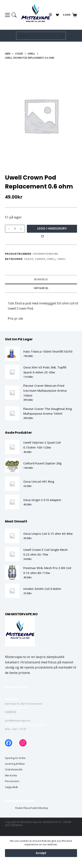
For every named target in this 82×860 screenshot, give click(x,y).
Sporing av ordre (15, 758)
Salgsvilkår (11, 787)
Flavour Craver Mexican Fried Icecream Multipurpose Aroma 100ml (45, 390)
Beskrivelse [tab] (41, 279)
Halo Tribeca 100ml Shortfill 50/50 (47, 351)
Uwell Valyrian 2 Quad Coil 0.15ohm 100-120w (42, 444)
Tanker (40, 259)
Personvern (12, 781)
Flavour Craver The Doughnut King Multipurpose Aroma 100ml (47, 411)
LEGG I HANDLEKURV (52, 228)
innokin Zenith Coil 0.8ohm (42, 589)
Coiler (28, 259)
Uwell (51, 259)
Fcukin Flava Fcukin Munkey (31, 808)
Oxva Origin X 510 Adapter (42, 500)
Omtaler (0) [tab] (41, 288)
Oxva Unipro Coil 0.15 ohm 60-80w (48, 534)
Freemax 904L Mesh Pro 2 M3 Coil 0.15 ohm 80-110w (47, 570)
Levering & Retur (15, 763)
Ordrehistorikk (13, 769)
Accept (41, 853)
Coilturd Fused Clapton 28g (42, 463)
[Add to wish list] (42, 236)
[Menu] (11, 14)
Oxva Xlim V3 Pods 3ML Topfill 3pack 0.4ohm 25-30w (44, 369)
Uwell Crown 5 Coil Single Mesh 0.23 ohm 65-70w (45, 552)
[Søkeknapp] (62, 36)
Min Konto (11, 775)
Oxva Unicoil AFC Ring (38, 481)
